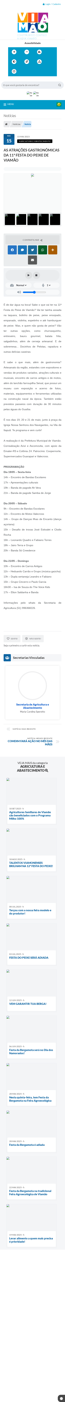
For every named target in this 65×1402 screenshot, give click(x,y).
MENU (10, 104)
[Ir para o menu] (32, 71)
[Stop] (36, 275)
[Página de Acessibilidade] (14, 71)
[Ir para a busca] (40, 71)
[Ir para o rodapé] (48, 71)
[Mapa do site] (39, 61)
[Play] (28, 275)
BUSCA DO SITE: (12, 79)
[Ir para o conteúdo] (24, 71)
